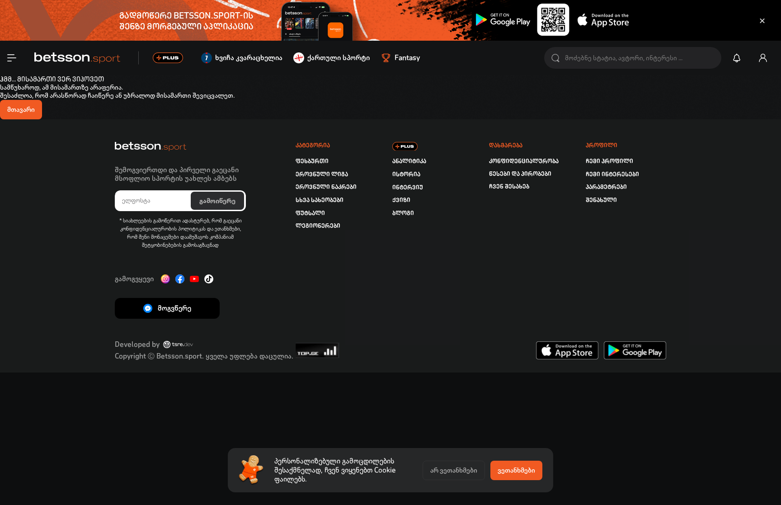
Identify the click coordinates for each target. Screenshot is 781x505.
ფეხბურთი (312, 161)
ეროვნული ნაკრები (326, 187)
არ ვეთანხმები (453, 470)
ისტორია (406, 174)
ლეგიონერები (318, 225)
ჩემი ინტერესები (612, 174)
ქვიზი (401, 200)
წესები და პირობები (520, 173)
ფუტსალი (310, 213)
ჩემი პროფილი (609, 161)
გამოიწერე (217, 201)
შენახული (601, 200)
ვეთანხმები (516, 470)
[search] (555, 58)
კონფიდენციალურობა (524, 161)
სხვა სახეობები (319, 200)
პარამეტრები (606, 187)
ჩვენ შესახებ (509, 186)
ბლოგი (403, 213)
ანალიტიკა (409, 161)
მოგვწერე (174, 308)
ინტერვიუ (407, 187)
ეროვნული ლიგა (322, 174)
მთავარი (21, 109)
